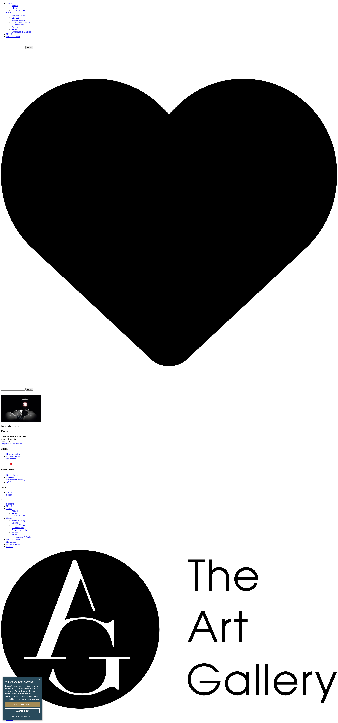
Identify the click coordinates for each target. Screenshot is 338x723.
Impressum (10, 477)
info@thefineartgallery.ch (11, 444)
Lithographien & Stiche (21, 32)
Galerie (9, 13)
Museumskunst (18, 25)
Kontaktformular (13, 475)
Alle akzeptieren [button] (22, 704)
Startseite (10, 504)
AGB (8, 482)
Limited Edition (18, 10)
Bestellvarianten (13, 36)
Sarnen (9, 495)
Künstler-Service (13, 456)
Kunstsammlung (18, 15)
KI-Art (14, 8)
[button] (22, 716)
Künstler (9, 34)
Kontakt (9, 546)
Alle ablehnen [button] (22, 711)
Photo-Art (16, 27)
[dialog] (22, 698)
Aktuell (15, 5)
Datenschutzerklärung (15, 480)
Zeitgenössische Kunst (21, 22)
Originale (15, 17)
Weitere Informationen (30, 699)
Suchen (29, 47)
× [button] (39, 680)
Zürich (9, 492)
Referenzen (11, 459)
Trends (9, 3)
